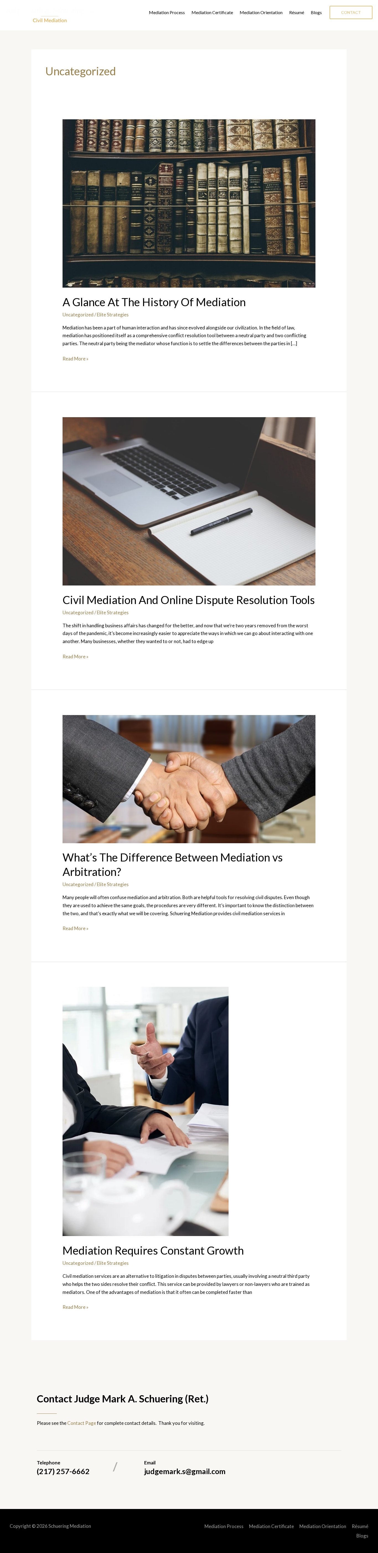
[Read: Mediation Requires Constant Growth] (146, 1111)
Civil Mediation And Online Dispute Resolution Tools (189, 600)
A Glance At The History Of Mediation (154, 302)
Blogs (316, 12)
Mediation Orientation (261, 12)
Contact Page (81, 1423)
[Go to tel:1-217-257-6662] (75, 1469)
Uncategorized (78, 315)
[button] (351, 12)
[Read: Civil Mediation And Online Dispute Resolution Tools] (189, 501)
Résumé (296, 12)
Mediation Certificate (212, 12)
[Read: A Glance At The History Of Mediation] (189, 203)
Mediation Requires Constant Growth (153, 1250)
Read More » (76, 359)
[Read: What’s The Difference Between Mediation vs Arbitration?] (189, 778)
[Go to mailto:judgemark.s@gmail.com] (242, 1469)
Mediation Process (167, 12)
